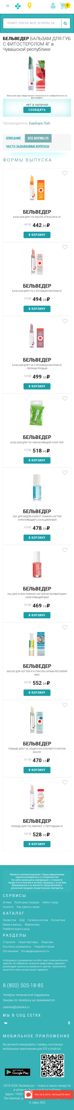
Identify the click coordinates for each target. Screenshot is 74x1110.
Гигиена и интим (38, 920)
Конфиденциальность (35, 951)
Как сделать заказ (28, 906)
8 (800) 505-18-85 (23, 985)
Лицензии (47, 942)
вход (54, 6)
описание (13, 138)
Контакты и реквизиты (17, 946)
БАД (21, 920)
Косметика (58, 920)
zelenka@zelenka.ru (16, 1007)
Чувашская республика (30, 5)
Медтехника (32, 924)
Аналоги (8, 906)
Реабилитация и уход (16, 928)
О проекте (9, 942)
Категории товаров (27, 902)
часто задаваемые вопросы (27, 146)
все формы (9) (38, 138)
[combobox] (31, 23)
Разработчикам (44, 946)
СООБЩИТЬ (37, 110)
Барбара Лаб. (40, 123)
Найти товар (50, 902)
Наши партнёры (28, 942)
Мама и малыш (12, 924)
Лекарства (9, 920)
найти (66, 23)
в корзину (37, 235)
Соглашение (10, 951)
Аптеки (7, 902)
